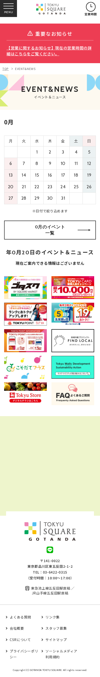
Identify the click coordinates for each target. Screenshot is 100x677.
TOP (5, 69)
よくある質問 (20, 617)
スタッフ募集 (56, 628)
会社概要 (17, 628)
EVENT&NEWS (25, 69)
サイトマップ (56, 639)
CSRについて (20, 639)
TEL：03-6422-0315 (50, 572)
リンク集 (52, 617)
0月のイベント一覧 (50, 230)
